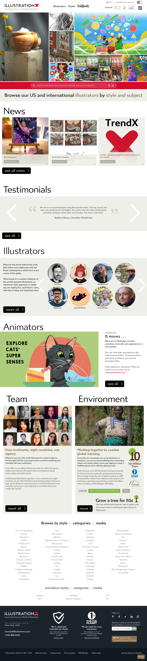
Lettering (90, 537)
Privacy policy (69, 653)
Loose (90, 550)
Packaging (90, 566)
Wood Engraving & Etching (123, 569)
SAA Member (83, 653)
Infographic (90, 531)
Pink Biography (10, 157)
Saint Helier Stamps (60, 157)
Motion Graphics (73, 599)
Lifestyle (90, 540)
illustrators (86, 95)
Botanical (24, 556)
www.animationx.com (115, 372)
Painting (90, 569)
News (14, 111)
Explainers (73, 595)
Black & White (24, 550)
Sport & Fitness (123, 550)
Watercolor (123, 566)
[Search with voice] (109, 85)
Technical (123, 560)
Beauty (24, 547)
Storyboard (123, 553)
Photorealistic (123, 531)
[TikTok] (125, 618)
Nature (90, 560)
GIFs (57, 566)
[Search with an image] (112, 85)
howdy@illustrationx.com (17, 631)
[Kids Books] (83, 5)
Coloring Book (24, 573)
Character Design (24, 563)
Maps (90, 553)
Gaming (57, 563)
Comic (24, 576)
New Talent (90, 563)
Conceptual (24, 579)
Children (23, 566)
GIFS (40, 599)
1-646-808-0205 (120, 2)
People (90, 579)
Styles (71, 6)
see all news (15, 171)
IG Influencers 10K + (57, 579)
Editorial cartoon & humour (57, 540)
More (126, 491)
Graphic (57, 569)
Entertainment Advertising (57, 547)
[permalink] (46, 164)
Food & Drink (57, 560)
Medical (90, 556)
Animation (23, 537)
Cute (57, 531)
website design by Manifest (131, 653)
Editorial (56, 537)
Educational (57, 544)
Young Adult (123, 573)
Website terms (41, 653)
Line (90, 544)
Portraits (123, 540)
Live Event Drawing (90, 547)
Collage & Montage (23, 569)
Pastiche (90, 576)
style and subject (124, 95)
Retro (123, 544)
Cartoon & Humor (24, 560)
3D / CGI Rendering (23, 531)
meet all (12, 309)
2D (107, 595)
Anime (24, 540)
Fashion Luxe (57, 556)
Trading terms (55, 653)
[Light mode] (139, 2)
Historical (57, 573)
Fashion (57, 553)
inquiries (131, 2)
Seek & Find (123, 547)
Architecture (23, 544)
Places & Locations (123, 534)
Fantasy (56, 550)
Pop (123, 537)
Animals (23, 534)
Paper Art (90, 573)
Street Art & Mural (123, 556)
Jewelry (90, 534)
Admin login (96, 653)
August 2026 (122, 638)
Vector (123, 563)
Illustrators (59, 6)
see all (10, 236)
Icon (57, 576)
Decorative (57, 534)
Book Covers (23, 553)
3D (107, 599)
